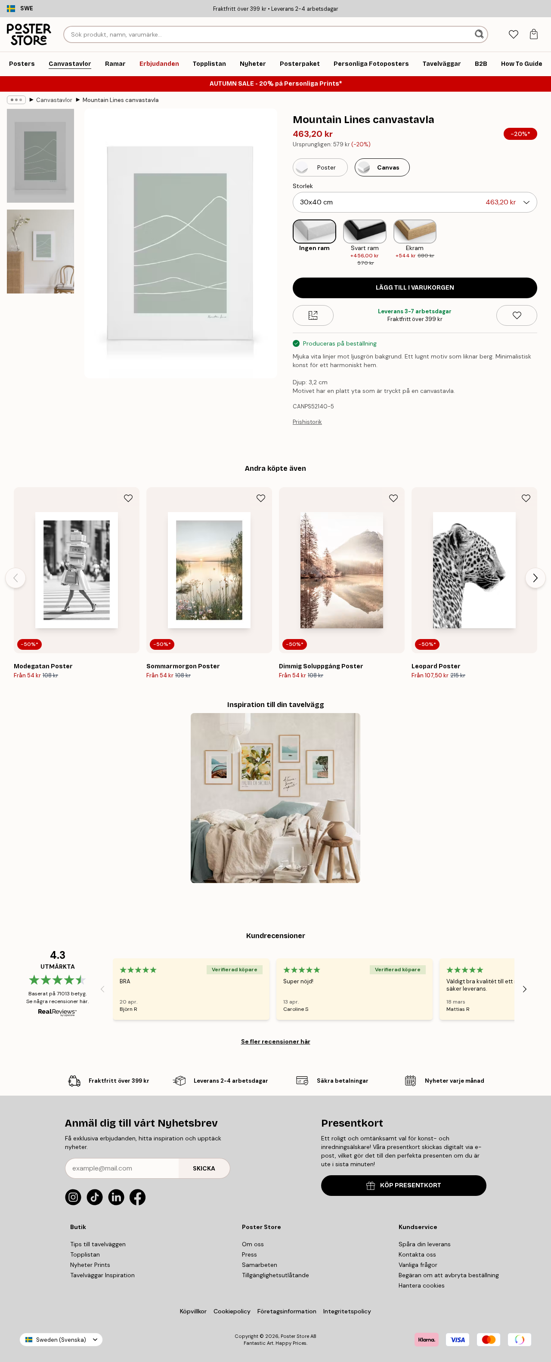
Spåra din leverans (425, 1244)
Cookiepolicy (232, 1311)
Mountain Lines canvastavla (121, 100)
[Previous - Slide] (286, 243)
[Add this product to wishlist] (516, 315)
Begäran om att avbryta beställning (449, 1275)
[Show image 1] (40, 156)
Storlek (303, 186)
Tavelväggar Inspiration (102, 1275)
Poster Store (295, 1336)
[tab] (513, 35)
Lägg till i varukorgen (415, 287)
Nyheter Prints (90, 1265)
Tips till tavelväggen (98, 1244)
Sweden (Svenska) (61, 1339)
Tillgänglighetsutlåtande (275, 1275)
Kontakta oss (417, 1254)
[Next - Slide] (544, 243)
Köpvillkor (193, 1311)
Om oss (253, 1244)
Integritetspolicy (347, 1311)
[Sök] (480, 34)
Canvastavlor (54, 100)
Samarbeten (259, 1265)
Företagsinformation (286, 1311)
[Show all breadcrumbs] (16, 100)
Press (249, 1254)
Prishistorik (307, 422)
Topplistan (85, 1254)
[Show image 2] (40, 251)
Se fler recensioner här (275, 1041)
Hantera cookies (422, 1285)
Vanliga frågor (418, 1265)
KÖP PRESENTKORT (410, 1185)
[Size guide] (313, 315)
